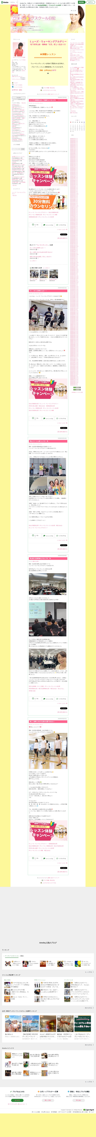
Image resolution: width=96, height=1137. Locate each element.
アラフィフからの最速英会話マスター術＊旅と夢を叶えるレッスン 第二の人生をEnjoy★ (19, 134)
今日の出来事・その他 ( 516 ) (77, 57)
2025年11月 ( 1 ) (74, 149)
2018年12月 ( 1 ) (74, 208)
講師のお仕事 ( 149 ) (75, 48)
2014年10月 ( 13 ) (74, 246)
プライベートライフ (37, 444)
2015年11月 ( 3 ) (74, 228)
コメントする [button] (49, 225)
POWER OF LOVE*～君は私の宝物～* (19, 170)
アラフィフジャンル (16, 79)
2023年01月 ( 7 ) (74, 185)
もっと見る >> (33, 260)
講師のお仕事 (35, 561)
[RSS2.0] (77, 390)
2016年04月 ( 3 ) (74, 226)
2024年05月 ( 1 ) (74, 169)
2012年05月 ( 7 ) (74, 285)
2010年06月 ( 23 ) (74, 316)
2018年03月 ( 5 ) (74, 212)
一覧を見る (23, 102)
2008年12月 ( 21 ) (74, 340)
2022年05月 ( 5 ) (74, 191)
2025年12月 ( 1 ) (74, 148)
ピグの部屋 (22, 57)
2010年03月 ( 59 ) (74, 320)
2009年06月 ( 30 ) (74, 332)
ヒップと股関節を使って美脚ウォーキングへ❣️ (44, 100)
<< (75, 120)
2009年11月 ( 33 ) (74, 325)
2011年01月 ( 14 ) (74, 306)
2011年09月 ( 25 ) (74, 296)
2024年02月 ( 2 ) (74, 173)
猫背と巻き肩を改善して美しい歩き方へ (41, 256)
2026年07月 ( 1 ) (74, 138)
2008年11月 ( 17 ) (74, 341)
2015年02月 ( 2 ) (74, 241)
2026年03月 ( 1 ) (74, 144)
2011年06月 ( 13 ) (74, 300)
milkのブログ (15, 137)
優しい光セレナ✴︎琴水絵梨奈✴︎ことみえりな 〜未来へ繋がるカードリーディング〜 (19, 110)
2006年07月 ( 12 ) (74, 379)
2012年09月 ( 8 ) (74, 280)
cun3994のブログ (16, 128)
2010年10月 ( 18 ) (74, 310)
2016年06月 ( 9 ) (74, 223)
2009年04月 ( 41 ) (74, 335)
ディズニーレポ (68, 980)
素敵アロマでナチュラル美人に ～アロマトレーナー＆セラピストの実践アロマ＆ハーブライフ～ (19, 164)
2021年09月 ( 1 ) (74, 199)
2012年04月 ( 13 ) (74, 286)
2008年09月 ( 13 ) (74, 344)
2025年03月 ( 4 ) (74, 160)
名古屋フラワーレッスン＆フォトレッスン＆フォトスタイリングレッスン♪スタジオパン (19, 156)
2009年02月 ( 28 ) (74, 337)
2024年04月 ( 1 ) (74, 170)
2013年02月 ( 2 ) (74, 273)
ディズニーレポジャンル (11, 956)
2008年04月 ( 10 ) (74, 351)
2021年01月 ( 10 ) (74, 206)
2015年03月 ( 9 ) (74, 239)
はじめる (17, 1100)
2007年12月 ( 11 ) (74, 356)
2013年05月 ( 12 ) (74, 269)
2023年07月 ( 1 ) (74, 179)
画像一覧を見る (73, 112)
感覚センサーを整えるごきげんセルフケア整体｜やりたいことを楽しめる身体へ (19, 123)
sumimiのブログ (15, 104)
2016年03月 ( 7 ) (74, 227)
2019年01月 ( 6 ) (74, 207)
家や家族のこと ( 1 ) (75, 60)
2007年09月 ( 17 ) (74, 360)
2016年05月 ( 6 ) (74, 224)
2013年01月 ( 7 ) (74, 274)
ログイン (90, 2)
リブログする (62, 225)
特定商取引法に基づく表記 (81, 1112)
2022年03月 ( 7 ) (74, 192)
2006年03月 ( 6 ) (74, 385)
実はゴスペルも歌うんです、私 (39, 441)
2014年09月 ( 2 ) (74, 247)
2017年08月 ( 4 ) (74, 216)
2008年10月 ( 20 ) (74, 343)
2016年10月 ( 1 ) (74, 218)
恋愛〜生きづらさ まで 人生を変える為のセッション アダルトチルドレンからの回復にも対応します (19, 107)
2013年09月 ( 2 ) (74, 263)
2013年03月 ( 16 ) (74, 271)
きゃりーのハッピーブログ (18, 131)
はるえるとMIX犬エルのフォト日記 (19, 159)
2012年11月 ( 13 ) (74, 277)
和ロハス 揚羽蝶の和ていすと (19, 172)
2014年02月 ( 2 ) (74, 257)
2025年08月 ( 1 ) (74, 153)
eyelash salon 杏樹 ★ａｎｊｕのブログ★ (19, 167)
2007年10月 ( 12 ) (74, 359)
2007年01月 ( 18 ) (74, 371)
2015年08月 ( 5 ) (74, 232)
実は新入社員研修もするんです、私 (40, 558)
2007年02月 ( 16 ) (74, 370)
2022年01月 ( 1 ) (74, 195)
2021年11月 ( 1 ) (74, 197)
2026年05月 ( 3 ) (74, 141)
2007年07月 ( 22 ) (74, 363)
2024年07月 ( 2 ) (74, 167)
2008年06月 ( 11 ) (74, 348)
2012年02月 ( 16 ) (74, 289)
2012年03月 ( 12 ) (74, 288)
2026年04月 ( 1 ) (74, 142)
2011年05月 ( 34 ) (74, 301)
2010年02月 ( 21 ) (74, 321)
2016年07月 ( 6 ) (74, 222)
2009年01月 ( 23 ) (74, 339)
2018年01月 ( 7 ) (74, 215)
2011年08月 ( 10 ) (74, 297)
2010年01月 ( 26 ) (74, 323)
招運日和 (14, 126)
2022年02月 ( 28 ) (74, 193)
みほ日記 (14, 162)
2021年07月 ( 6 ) (74, 201)
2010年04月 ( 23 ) (74, 319)
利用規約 (55, 1112)
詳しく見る (48, 1100)
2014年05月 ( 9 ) (74, 253)
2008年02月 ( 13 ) (74, 354)
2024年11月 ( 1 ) (74, 165)
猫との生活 (7, 980)
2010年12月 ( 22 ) (74, 308)
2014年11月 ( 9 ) (74, 245)
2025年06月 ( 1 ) (74, 156)
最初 (49, 94)
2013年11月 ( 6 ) (74, 261)
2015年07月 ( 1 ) (74, 234)
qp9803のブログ (16, 120)
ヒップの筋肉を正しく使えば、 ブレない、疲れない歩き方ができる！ (77, 89)
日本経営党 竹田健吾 (17, 139)
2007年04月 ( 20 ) (74, 367)
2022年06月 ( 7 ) (74, 189)
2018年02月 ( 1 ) (74, 214)
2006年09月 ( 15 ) (74, 376)
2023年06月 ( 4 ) (74, 180)
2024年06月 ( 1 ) (74, 168)
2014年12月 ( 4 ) (74, 243)
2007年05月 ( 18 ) (74, 366)
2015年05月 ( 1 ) (74, 236)
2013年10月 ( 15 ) (74, 262)
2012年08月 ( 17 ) (74, 281)
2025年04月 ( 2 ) (74, 158)
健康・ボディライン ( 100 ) (76, 47)
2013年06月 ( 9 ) (74, 267)
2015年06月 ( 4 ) (74, 235)
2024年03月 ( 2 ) (74, 172)
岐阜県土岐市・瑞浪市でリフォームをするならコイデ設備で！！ (19, 179)
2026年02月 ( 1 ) (74, 145)
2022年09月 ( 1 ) (74, 187)
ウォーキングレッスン (37, 103)
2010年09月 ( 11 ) (74, 312)
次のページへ (55, 94)
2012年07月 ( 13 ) (74, 282)
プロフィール (16, 57)
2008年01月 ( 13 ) (74, 355)
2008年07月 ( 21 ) (74, 347)
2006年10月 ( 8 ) (74, 375)
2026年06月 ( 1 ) (74, 140)
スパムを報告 (36, 1112)
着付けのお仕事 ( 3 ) (75, 59)
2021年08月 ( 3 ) (74, 200)
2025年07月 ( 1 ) (74, 154)
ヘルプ (92, 1112)
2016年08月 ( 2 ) (74, 220)
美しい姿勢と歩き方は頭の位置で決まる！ (41, 252)
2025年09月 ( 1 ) (74, 152)
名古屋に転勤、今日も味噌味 (18, 182)
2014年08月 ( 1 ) (74, 249)
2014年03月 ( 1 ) (74, 255)
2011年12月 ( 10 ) (74, 292)
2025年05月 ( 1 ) (74, 157)
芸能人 (22, 956)
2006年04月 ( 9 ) (74, 383)
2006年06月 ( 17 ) (74, 380)
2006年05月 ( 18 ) (74, 382)
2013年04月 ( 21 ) (74, 270)
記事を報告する (63, 238)
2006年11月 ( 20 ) (74, 374)
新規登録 (81, 2)
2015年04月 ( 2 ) (74, 238)
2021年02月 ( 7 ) (74, 204)
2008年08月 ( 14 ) (74, 345)
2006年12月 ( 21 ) (74, 372)
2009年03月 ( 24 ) (74, 336)
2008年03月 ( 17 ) (74, 352)
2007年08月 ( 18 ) (74, 362)
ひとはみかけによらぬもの (18, 176)
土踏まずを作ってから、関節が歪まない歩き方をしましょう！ (77, 93)
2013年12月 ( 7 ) (74, 259)
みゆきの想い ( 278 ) (75, 55)
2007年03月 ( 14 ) (74, 368)
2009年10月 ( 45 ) (74, 327)
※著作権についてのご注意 (77, 392)
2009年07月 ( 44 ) (74, 331)
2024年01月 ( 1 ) (74, 175)
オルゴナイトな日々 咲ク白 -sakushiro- (19, 112)
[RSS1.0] (77, 388)
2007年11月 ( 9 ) (74, 358)
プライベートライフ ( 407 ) (76, 56)
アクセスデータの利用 (65, 1112)
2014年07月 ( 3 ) (74, 250)
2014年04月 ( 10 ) (74, 254)
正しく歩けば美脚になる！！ (38, 247)
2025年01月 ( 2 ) (74, 162)
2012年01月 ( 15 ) (74, 290)
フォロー (18, 97)
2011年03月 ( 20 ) (74, 304)
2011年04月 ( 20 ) (74, 302)
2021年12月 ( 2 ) (74, 196)
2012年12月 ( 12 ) (74, 276)
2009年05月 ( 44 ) (74, 333)
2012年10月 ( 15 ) (74, 278)
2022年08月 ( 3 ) (74, 188)
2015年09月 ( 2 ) (74, 231)
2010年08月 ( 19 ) (74, 313)
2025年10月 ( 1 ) (74, 150)
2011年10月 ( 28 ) (74, 294)
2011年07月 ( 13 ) (74, 298)
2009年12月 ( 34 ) (74, 324)
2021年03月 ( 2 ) (74, 203)
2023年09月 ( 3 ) (74, 177)
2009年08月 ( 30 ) (74, 329)
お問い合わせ (46, 1112)
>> (79, 120)
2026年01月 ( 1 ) (74, 146)
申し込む (78, 1100)
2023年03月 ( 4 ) (74, 184)
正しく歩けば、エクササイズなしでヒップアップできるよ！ (77, 108)
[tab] (11, 956)
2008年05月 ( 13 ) (74, 350)
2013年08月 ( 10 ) (74, 265)
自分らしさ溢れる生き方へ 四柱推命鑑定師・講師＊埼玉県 (19, 115)
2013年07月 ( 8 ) (74, 266)
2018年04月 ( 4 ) (74, 211)
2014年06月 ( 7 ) (74, 251)
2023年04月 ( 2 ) (74, 183)
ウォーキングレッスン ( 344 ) (77, 42)
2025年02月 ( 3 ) (74, 161)
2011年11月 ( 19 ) (74, 293)
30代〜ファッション (40, 980)
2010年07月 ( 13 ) (74, 314)
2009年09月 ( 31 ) (74, 328)
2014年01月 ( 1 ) (74, 258)
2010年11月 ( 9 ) (74, 309)
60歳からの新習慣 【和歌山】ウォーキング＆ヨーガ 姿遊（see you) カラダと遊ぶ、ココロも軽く (19, 118)
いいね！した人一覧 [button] (62, 229)
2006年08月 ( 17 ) (74, 378)
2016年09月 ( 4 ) (74, 219)
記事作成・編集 (17, 90)
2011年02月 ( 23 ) (74, 305)
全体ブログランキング (17, 76)
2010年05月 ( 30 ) (74, 317)
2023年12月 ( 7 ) (74, 176)
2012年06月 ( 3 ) (74, 284)
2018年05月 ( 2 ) (74, 210)
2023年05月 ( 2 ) (74, 181)
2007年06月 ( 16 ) (74, 364)
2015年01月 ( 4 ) (74, 242)
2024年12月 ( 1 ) (74, 164)
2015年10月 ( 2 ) (74, 230)
